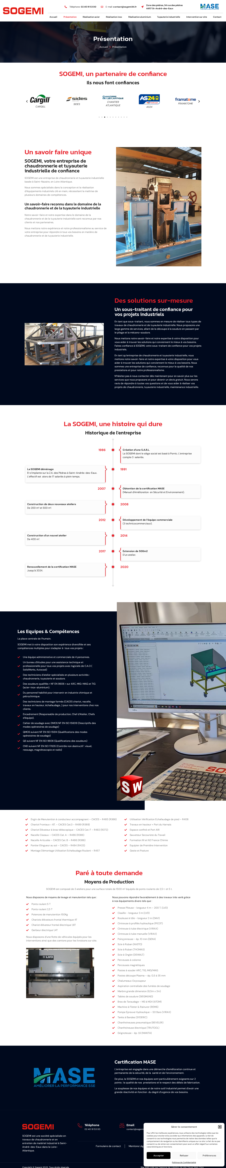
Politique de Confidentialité (184, 1162)
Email (130, 1125)
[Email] (122, 1125)
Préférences (209, 1155)
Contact (217, 17)
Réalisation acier (91, 17)
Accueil (53, 17)
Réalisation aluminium (139, 17)
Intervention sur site (196, 17)
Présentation (70, 17)
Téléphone (92, 1125)
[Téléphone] (80, 1125)
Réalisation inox (114, 17)
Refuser (184, 1155)
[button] (219, 1126)
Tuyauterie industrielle (168, 17)
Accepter (158, 1155)
